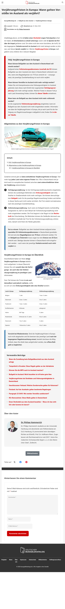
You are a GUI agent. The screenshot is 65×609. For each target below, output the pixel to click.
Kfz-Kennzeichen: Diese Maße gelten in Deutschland (28, 398)
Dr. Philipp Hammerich (23, 29)
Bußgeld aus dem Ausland (26, 21)
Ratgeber (4, 559)
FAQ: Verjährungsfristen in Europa (20, 162)
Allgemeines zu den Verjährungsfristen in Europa (25, 165)
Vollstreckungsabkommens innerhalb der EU (35, 69)
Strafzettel (37, 38)
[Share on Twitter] (14, 462)
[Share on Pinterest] (26, 462)
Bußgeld (14, 198)
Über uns (16, 561)
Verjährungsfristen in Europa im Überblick (26, 168)
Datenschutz (32, 559)
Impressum (23, 559)
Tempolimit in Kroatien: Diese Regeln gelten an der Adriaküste (31, 366)
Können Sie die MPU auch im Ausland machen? (26, 370)
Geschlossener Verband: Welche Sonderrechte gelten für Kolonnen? (33, 385)
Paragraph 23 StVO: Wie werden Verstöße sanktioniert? (29, 394)
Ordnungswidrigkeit (43, 193)
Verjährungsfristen (41, 49)
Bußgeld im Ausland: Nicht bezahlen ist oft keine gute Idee (30, 374)
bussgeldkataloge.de (10, 21)
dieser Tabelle (43, 93)
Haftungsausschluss (55, 559)
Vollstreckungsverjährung (31, 104)
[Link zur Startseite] (32, 2)
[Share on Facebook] (20, 462)
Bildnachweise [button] (32, 453)
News (10, 559)
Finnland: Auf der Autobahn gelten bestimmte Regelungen (30, 389)
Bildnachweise (43, 559)
